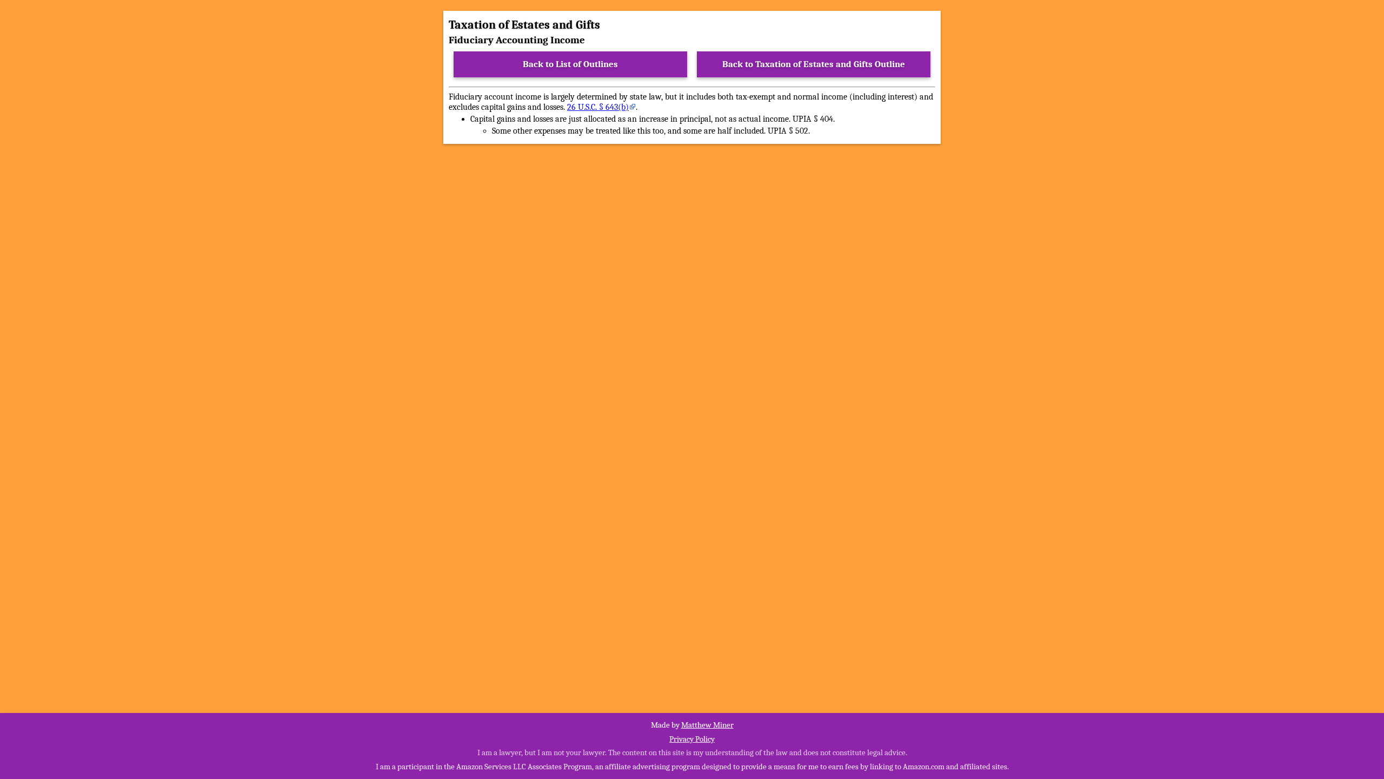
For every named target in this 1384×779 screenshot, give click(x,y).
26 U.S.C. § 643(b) (598, 107)
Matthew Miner (707, 725)
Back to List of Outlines (570, 64)
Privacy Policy (692, 739)
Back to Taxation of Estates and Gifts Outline (813, 64)
